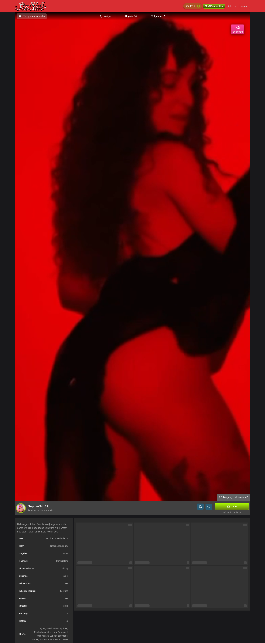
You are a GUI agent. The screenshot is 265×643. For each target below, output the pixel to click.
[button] (232, 6)
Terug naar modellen (34, 16)
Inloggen (245, 6)
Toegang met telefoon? (235, 497)
